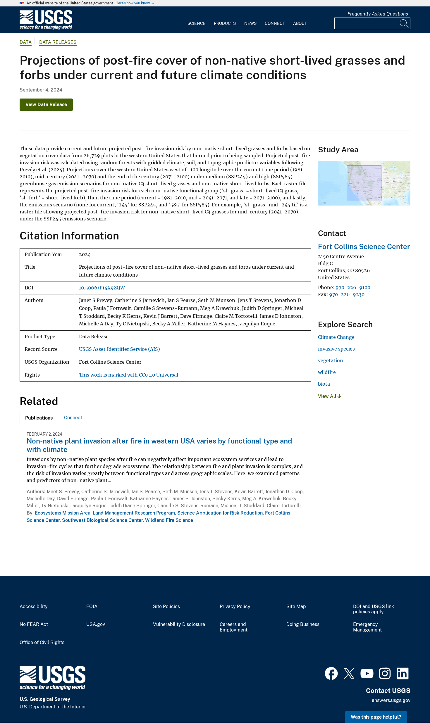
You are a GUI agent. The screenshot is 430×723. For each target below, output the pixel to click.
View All (328, 396)
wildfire (327, 372)
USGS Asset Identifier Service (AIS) (119, 349)
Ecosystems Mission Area (62, 513)
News (250, 23)
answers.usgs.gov (391, 700)
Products (225, 23)
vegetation (330, 360)
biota (324, 384)
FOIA (91, 606)
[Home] (46, 28)
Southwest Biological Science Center (102, 520)
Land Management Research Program (134, 513)
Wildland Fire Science (169, 520)
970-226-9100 (353, 287)
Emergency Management (367, 627)
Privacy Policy (235, 606)
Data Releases (58, 42)
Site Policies (166, 606)
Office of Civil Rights (42, 642)
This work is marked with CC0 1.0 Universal (128, 375)
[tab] (39, 417)
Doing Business (302, 624)
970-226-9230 (346, 294)
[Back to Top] (408, 701)
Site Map (296, 606)
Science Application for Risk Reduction (220, 513)
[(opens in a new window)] (331, 673)
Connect (275, 23)
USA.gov (95, 624)
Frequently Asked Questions (378, 14)
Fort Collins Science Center (364, 246)
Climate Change (336, 337)
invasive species (336, 349)
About (300, 23)
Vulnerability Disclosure (179, 624)
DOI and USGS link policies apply (373, 609)
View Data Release (46, 104)
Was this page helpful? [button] (376, 717)
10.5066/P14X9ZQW (102, 288)
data (26, 42)
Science (197, 23)
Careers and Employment (233, 627)
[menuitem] (196, 20)
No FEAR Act (34, 624)
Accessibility (34, 606)
